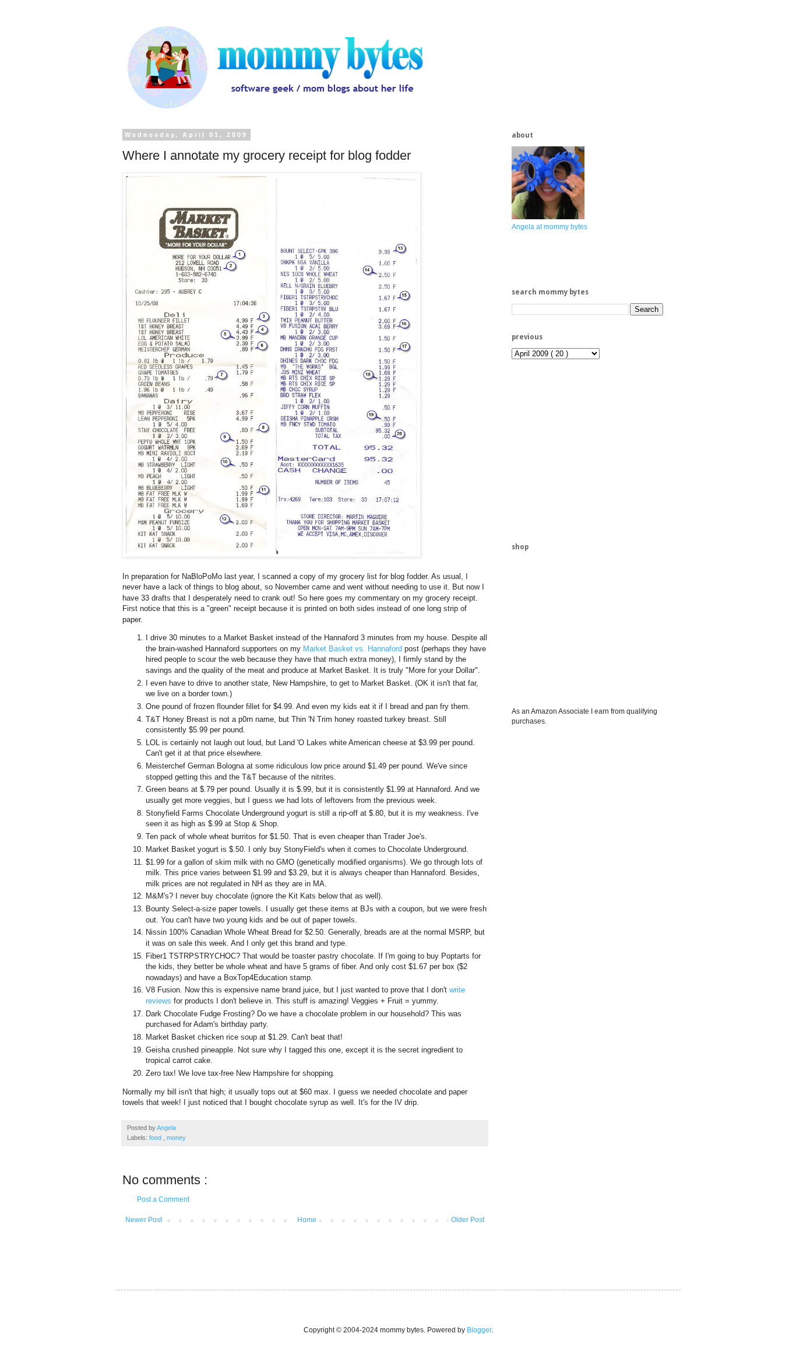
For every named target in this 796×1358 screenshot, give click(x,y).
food (156, 1137)
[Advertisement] (599, 449)
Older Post (467, 1220)
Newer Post (143, 1220)
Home (306, 1220)
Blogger (479, 1330)
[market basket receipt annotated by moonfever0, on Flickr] (271, 554)
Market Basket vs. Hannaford (352, 648)
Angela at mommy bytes (549, 227)
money (176, 1137)
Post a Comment (163, 1199)
